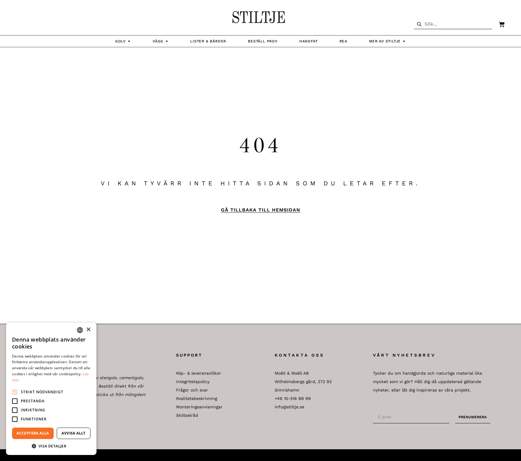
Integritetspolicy (193, 381)
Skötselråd (187, 415)
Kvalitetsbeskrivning (196, 398)
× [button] (88, 329)
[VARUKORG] (498, 24)
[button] (15, 392)
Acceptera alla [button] (33, 433)
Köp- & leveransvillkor (198, 373)
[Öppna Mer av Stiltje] (404, 41)
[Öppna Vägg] (167, 41)
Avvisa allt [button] (73, 433)
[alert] (51, 389)
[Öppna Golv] (129, 41)
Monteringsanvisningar (199, 406)
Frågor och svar (192, 390)
